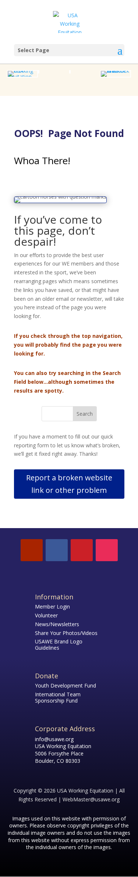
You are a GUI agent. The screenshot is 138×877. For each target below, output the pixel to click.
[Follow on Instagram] (107, 550)
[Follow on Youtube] (32, 550)
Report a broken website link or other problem (69, 484)
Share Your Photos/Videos (66, 632)
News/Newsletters (57, 624)
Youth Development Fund (65, 685)
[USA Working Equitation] (22, 76)
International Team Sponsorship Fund (58, 697)
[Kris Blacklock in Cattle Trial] (115, 70)
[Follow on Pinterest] (82, 550)
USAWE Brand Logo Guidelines (58, 644)
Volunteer (46, 615)
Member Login (52, 606)
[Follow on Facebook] (57, 550)
